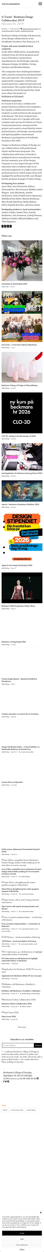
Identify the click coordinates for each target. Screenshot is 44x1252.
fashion (24, 1006)
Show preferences (22, 1245)
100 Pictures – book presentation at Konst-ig (19, 941)
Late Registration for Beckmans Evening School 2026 (22, 473)
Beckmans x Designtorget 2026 (14, 641)
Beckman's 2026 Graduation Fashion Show (18, 606)
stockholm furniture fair (27, 31)
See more (22, 1027)
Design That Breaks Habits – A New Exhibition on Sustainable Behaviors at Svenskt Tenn (21, 748)
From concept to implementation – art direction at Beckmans (21, 925)
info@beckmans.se (11, 1078)
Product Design (25, 877)
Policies (22, 1249)
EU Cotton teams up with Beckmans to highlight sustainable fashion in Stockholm (19, 959)
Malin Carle (5, 287)
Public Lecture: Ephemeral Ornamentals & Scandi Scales (21, 850)
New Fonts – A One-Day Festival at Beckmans (19, 344)
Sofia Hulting (5, 348)
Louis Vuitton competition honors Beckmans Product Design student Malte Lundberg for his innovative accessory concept (21, 871)
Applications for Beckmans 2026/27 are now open (22, 975)
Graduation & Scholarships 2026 (14, 284)
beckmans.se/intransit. (13, 96)
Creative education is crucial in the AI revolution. (20, 714)
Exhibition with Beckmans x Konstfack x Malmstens (21, 991)
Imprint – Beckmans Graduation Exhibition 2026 (20, 504)
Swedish (17, 31)
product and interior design (30, 29)
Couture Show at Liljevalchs (12, 782)
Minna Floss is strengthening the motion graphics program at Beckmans (20, 890)
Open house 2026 (9, 1016)
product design (26, 993)
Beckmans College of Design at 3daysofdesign (19, 385)
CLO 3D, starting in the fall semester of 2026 (19, 436)
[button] (41, 1212)
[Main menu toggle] (40, 3)
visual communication (8, 31)
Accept (22, 1233)
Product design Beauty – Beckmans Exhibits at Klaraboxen (19, 680)
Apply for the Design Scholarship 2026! (17, 565)
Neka (22, 1239)
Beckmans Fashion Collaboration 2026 (17, 1003)
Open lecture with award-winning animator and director (20, 907)
